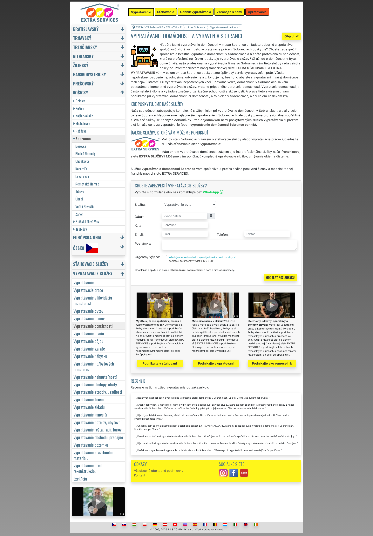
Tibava (79, 191)
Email (139, 234)
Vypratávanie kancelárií (91, 414)
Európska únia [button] (87, 237)
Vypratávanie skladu (89, 407)
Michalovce (83, 123)
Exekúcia (80, 478)
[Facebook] (233, 472)
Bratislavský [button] (85, 29)
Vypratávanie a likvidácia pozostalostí (92, 300)
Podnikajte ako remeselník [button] (272, 363)
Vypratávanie (83, 282)
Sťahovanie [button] (165, 12)
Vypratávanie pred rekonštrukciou (87, 468)
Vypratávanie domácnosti (93, 325)
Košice (80, 108)
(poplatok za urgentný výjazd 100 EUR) (191, 260)
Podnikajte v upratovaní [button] (216, 363)
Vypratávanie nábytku (90, 356)
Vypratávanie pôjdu (88, 341)
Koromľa (81, 168)
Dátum (140, 217)
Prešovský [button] (83, 83)
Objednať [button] (291, 36)
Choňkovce (82, 161)
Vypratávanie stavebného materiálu (92, 455)
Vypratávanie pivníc (88, 333)
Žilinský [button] (80, 65)
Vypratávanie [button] (141, 12)
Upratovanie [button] (257, 12)
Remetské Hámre (87, 184)
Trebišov (81, 229)
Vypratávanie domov (89, 318)
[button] (99, 264)
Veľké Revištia (84, 206)
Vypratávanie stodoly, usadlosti (97, 391)
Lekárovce (82, 176)
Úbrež (79, 199)
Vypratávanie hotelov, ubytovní (97, 422)
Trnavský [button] (82, 38)
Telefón (222, 234)
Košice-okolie (84, 116)
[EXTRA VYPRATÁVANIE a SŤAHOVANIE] (99, 12)
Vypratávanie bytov (88, 311)
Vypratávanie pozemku (90, 444)
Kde (137, 226)
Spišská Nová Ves (87, 221)
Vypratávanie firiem (88, 399)
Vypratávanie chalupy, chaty (95, 384)
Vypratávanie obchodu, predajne (98, 437)
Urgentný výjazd (147, 257)
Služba (140, 204)
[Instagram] (223, 472)
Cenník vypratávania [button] (195, 12)
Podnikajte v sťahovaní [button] (160, 363)
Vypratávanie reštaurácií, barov (97, 429)
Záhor (79, 214)
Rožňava (81, 131)
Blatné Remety (85, 153)
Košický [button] (80, 92)
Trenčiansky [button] (85, 47)
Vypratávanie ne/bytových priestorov (93, 366)
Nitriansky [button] (83, 56)
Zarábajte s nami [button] (229, 12)
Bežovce (80, 146)
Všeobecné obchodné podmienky (158, 471)
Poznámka (142, 243)
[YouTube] (244, 472)
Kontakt (139, 475)
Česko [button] (78, 248)
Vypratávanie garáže (89, 348)
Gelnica (80, 101)
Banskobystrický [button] (89, 74)
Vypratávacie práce (88, 290)
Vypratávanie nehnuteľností (95, 376)
